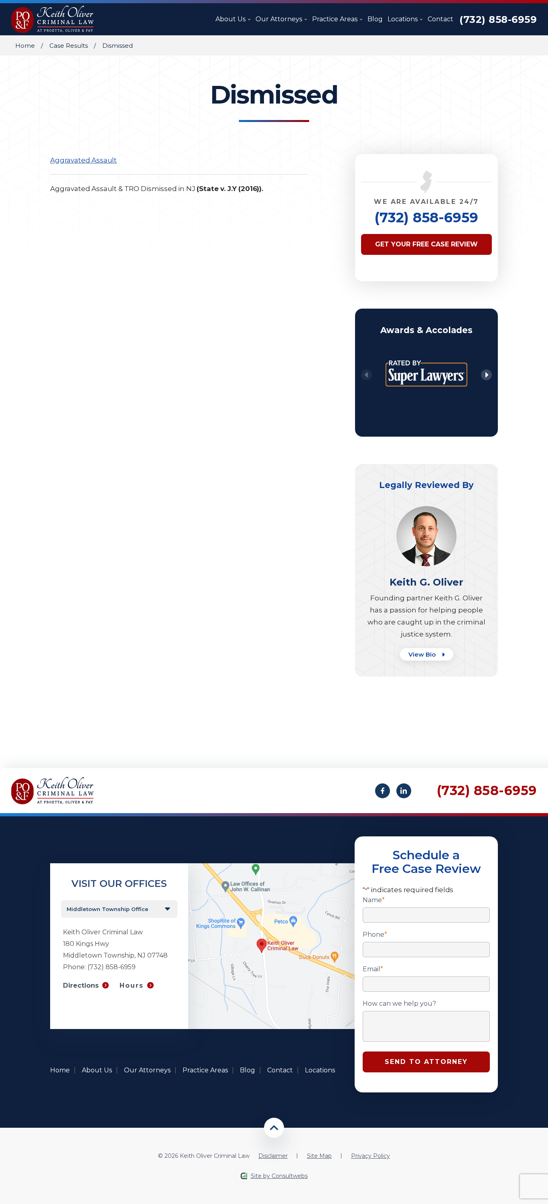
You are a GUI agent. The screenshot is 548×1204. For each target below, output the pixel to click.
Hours (132, 985)
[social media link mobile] (382, 790)
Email (373, 969)
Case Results (68, 45)
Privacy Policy (370, 1155)
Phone (375, 934)
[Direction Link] (271, 867)
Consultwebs (290, 1176)
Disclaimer (273, 1155)
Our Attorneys (280, 19)
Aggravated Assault (83, 160)
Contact (440, 19)
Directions (81, 985)
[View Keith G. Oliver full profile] (426, 510)
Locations (403, 19)
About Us (231, 19)
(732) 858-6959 (498, 19)
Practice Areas (335, 19)
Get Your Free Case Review (426, 244)
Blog (375, 19)
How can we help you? (399, 1004)
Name (374, 900)
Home (25, 45)
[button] (486, 375)
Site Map (319, 1155)
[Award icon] (426, 355)
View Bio (422, 654)
